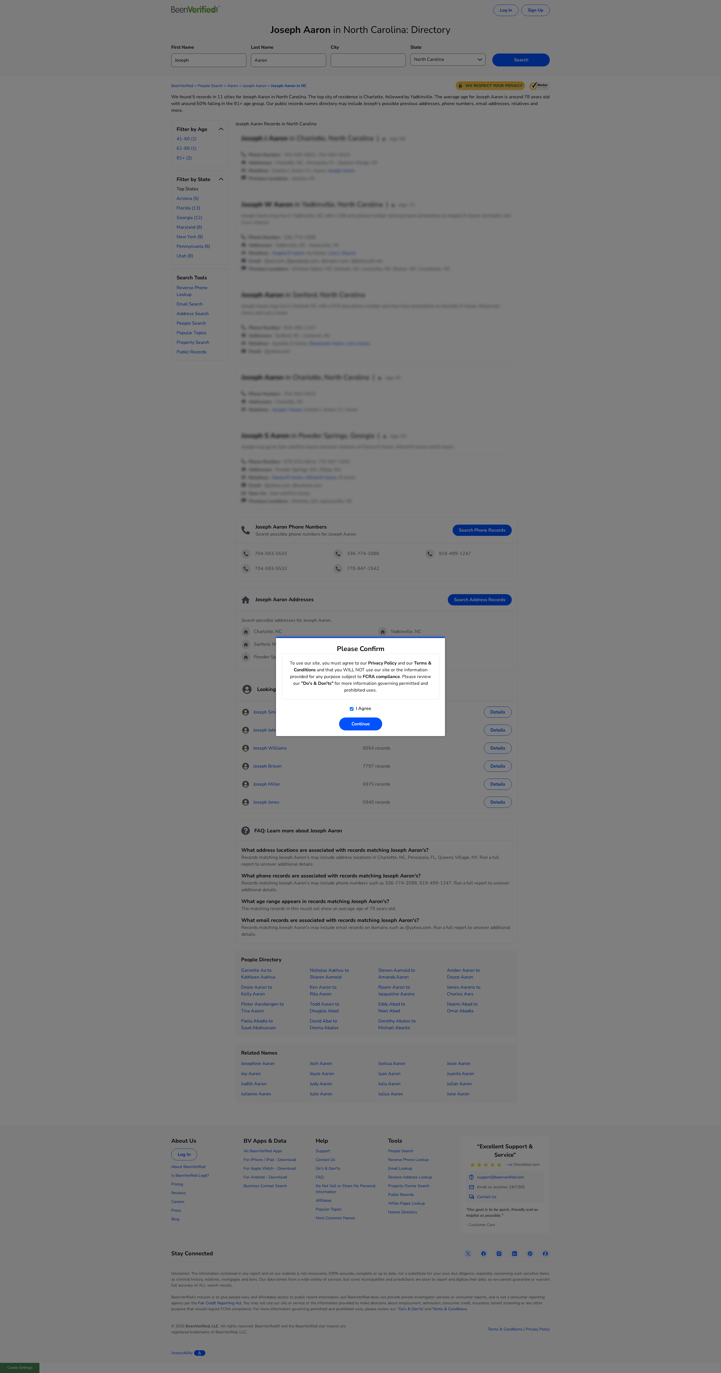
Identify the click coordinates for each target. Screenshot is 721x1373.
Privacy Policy (382, 663)
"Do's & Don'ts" (317, 683)
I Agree (363, 708)
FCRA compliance (381, 677)
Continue (360, 724)
